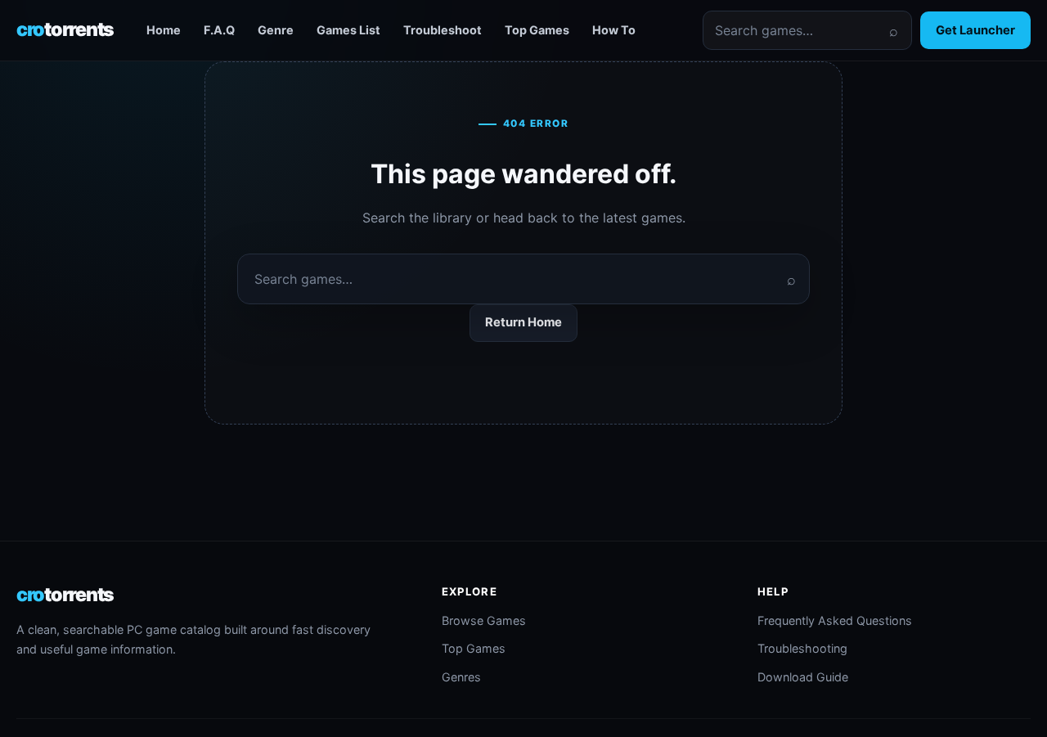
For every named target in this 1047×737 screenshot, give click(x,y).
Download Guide (802, 677)
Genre (276, 30)
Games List (348, 30)
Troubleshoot (442, 30)
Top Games (537, 30)
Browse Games (484, 620)
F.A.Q (219, 30)
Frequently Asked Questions (834, 620)
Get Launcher (975, 30)
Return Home (523, 322)
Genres (461, 677)
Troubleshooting (802, 648)
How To (614, 30)
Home (163, 30)
